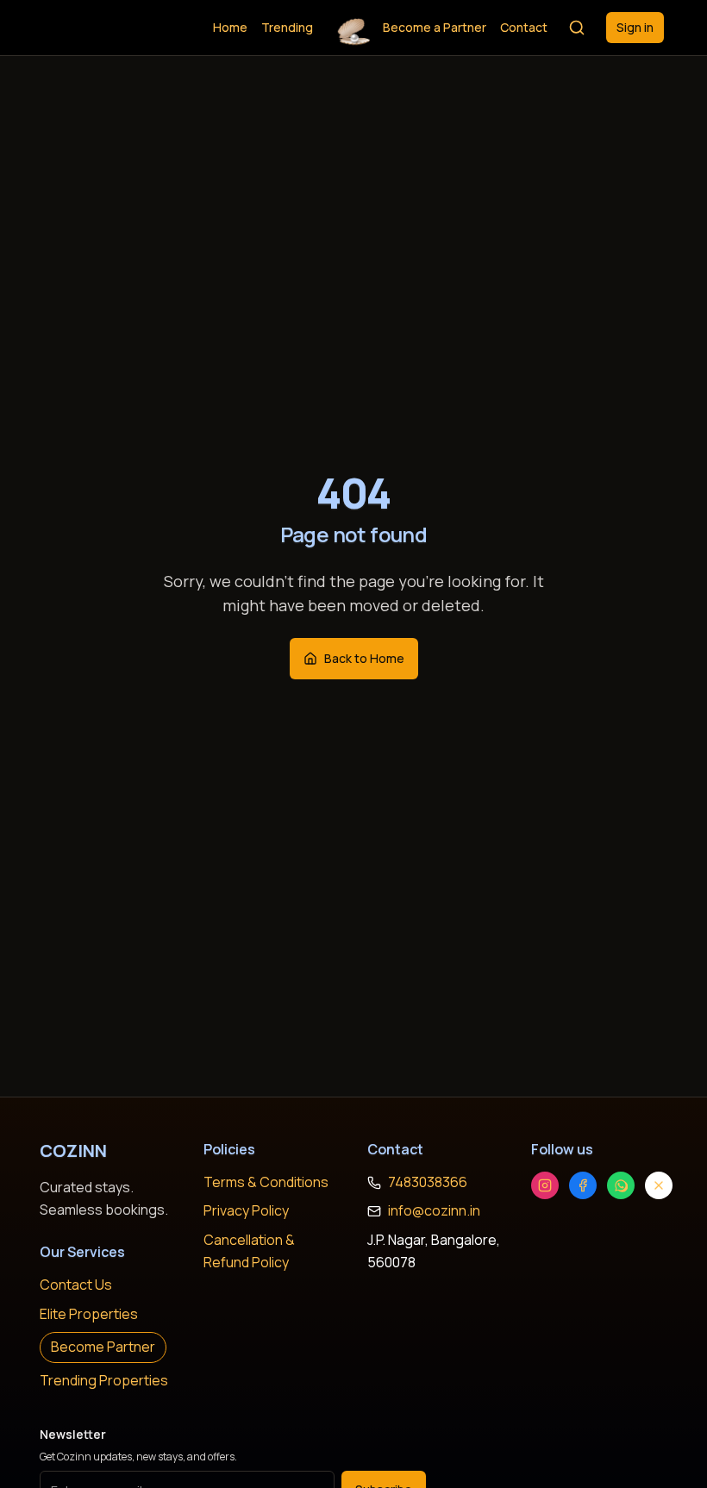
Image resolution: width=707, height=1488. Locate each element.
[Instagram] (545, 1185)
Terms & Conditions (265, 1181)
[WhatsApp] (621, 1185)
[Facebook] (583, 1185)
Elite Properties (89, 1313)
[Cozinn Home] (353, 27)
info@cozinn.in (434, 1210)
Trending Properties (104, 1380)
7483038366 (427, 1181)
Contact (523, 27)
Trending (287, 27)
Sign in (635, 27)
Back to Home (364, 658)
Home (230, 27)
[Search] (577, 28)
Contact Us (76, 1284)
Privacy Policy (246, 1210)
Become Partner (103, 1346)
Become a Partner (434, 27)
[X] (659, 1185)
